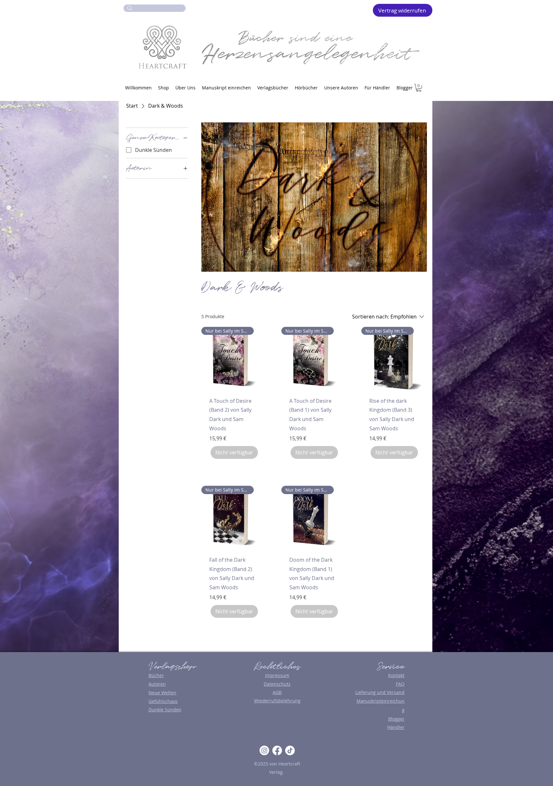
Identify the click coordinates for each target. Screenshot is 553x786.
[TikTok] (290, 750)
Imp (269, 675)
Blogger (396, 719)
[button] (418, 88)
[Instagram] (264, 750)
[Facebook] (277, 750)
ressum (281, 675)
